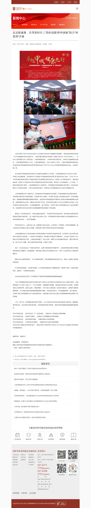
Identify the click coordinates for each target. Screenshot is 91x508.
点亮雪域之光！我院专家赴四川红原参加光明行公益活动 (32, 412)
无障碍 (56, 2)
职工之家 (31, 459)
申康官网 (24, 493)
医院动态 (15, 25)
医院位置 (15, 457)
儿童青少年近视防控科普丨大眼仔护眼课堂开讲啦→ (30, 417)
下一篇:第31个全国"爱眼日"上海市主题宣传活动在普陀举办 (29, 359)
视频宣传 (62, 25)
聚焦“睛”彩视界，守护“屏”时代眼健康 (26, 379)
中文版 (69, 2)
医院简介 (23, 454)
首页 (70, 18)
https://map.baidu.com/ (45, 484)
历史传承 (23, 457)
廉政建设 (31, 457)
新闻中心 (75, 18)
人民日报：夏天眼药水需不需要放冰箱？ (27, 407)
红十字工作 (44, 25)
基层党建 (31, 454)
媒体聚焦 (25, 25)
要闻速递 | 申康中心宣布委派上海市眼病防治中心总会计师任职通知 (35, 401)
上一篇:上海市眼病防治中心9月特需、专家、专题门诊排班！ (29, 356)
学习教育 (31, 464)
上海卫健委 (32, 493)
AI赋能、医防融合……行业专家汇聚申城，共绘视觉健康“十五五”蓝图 (35, 390)
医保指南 (15, 459)
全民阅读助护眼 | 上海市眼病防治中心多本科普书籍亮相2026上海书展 (36, 396)
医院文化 (34, 25)
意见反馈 (15, 464)
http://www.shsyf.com (44, 479)
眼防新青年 (32, 462)
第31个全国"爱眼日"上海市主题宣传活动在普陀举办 (30, 368)
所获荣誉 (23, 459)
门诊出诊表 (16, 454)
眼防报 (75, 2)
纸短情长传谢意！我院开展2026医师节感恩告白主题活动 (32, 374)
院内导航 (15, 462)
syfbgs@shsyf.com (43, 489)
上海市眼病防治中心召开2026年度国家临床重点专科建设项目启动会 (35, 385)
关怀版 (62, 2)
